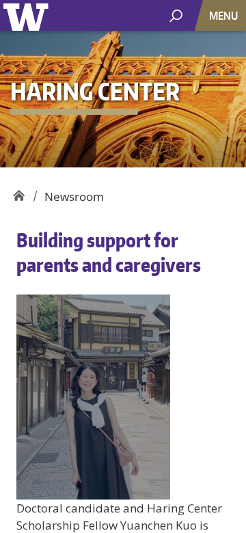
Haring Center (18, 191)
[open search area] (176, 14)
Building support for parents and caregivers (108, 252)
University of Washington (28, 15)
